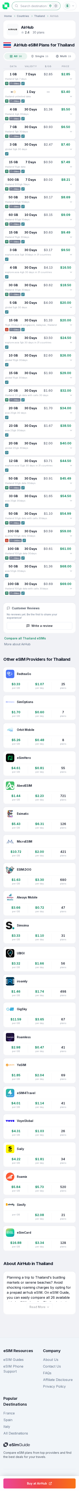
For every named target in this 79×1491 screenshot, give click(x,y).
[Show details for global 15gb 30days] (71, 378)
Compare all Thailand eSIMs (25, 638)
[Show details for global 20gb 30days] (71, 448)
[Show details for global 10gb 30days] (71, 360)
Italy (6, 1426)
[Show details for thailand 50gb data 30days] (71, 483)
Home (8, 16)
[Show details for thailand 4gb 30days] (71, 114)
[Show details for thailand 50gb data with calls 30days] (71, 518)
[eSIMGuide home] (6, 6)
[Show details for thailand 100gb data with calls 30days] (71, 589)
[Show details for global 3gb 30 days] (71, 149)
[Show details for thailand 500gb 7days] (71, 184)
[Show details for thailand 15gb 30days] (71, 237)
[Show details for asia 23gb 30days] (71, 430)
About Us (50, 1360)
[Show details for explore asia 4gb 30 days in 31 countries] (71, 272)
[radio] (50, 5)
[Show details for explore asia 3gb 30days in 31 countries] (71, 255)
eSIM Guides (13, 1360)
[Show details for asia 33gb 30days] (71, 501)
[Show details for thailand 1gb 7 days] (71, 79)
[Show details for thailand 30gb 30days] (71, 290)
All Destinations (15, 1433)
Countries (23, 16)
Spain (7, 1420)
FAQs (47, 1373)
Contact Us (52, 1366)
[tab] (15, 56)
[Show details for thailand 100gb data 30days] (71, 553)
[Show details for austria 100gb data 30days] (71, 536)
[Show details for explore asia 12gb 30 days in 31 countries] (71, 465)
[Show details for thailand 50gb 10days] (71, 202)
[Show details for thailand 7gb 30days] (71, 132)
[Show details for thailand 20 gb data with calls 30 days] (71, 395)
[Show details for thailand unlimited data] (71, 96)
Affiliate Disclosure (58, 1380)
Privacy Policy (54, 1386)
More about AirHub (17, 644)
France (9, 1413)
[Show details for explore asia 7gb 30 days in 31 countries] (71, 342)
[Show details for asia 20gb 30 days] (71, 413)
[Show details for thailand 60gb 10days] (71, 219)
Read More (37, 1307)
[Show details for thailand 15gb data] (71, 167)
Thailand (39, 16)
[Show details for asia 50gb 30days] (71, 571)
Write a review (42, 625)
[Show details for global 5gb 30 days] (71, 307)
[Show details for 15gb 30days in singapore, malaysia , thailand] (71, 325)
